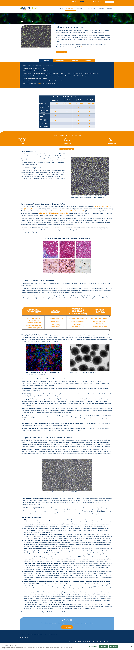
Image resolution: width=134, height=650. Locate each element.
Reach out (84, 47)
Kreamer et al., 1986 (66, 211)
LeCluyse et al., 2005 (45, 213)
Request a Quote (92, 2)
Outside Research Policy (52, 634)
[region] (67, 646)
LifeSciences (83, 2)
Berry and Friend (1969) (102, 206)
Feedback (100, 2)
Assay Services (91, 9)
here (32, 405)
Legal (38, 634)
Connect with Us (67, 627)
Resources (101, 9)
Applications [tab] (74, 60)
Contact (109, 9)
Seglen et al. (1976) (28, 208)
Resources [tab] (88, 60)
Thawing (38, 83)
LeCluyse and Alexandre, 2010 (60, 213)
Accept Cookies (113, 646)
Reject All (103, 646)
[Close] (131, 646)
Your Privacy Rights (92, 646)
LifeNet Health (75, 2)
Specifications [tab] (60, 60)
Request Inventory (67, 149)
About (61, 9)
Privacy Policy (43, 634)
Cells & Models (70, 9)
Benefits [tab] (46, 60)
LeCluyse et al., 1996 (79, 211)
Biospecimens (80, 9)
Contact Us (61, 52)
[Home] (30, 8)
